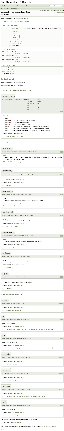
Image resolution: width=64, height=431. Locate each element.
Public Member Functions (49, 10)
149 (11, 244)
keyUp (13, 45)
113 (11, 307)
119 (11, 133)
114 (11, 393)
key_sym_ (12, 73)
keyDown (14, 43)
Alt (16, 51)
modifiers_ (12, 69)
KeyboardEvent (14, 8)
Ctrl (16, 55)
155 (11, 162)
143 (11, 223)
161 (11, 182)
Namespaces (20, 5)
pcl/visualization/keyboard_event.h (17, 21)
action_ (11, 67)
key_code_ (12, 71)
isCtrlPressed (15, 36)
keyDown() (12, 310)
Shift (16, 59)
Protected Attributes (60, 12)
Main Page (4, 5)
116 (11, 377)
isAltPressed (15, 34)
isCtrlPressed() (13, 348)
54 (10, 345)
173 (11, 285)
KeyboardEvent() (21, 329)
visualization (6, 8)
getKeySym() (12, 380)
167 (11, 264)
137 (11, 203)
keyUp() (19, 310)
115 (11, 361)
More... (26, 18)
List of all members (40, 10)
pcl (1, 8)
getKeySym (15, 41)
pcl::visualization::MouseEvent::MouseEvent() (40, 329)
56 (10, 412)
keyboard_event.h (18, 85)
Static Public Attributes (59, 10)
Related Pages (12, 5)
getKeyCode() (13, 364)
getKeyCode (15, 39)
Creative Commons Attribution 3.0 (49, 426)
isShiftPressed (16, 38)
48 (9, 85)
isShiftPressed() (30, 396)
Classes (28, 5)
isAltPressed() (13, 329)
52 (10, 326)
